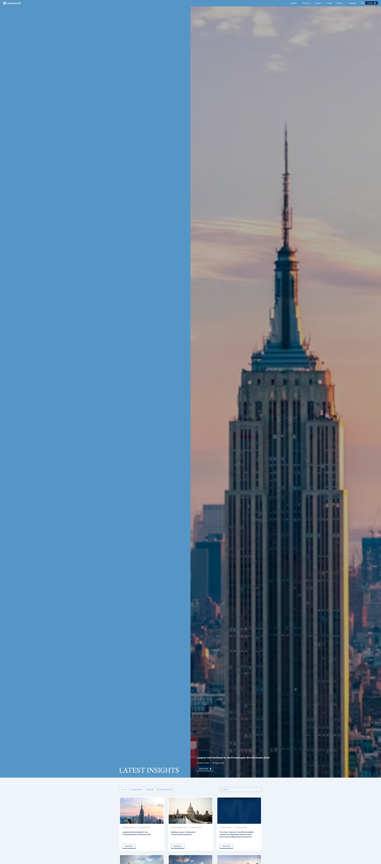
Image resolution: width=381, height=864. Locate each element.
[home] (12, 3)
